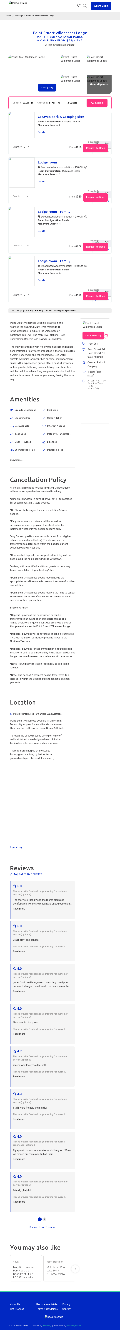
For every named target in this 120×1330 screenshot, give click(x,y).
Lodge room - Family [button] (54, 211)
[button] (100, 6)
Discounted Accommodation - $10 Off (61, 167)
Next (75, 1269)
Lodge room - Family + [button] (55, 261)
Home (8, 16)
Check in (17, 102)
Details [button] (41, 132)
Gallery (29, 310)
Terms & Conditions (47, 1309)
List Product (17, 1309)
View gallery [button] (47, 87)
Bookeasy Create (73, 1326)
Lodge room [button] (47, 162)
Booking (39, 310)
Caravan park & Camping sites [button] (61, 116)
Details (48, 310)
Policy (57, 310)
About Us (15, 1304)
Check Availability (93, 335)
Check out (42, 102)
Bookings (19, 16)
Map (63, 310)
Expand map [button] (16, 847)
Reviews (71, 310)
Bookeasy (46, 1326)
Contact (66, 1309)
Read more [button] (19, 908)
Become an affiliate (47, 1304)
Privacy (66, 1304)
